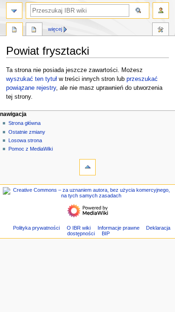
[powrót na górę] (87, 167)
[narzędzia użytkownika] (161, 10)
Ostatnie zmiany (26, 132)
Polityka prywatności (36, 228)
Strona (14, 30)
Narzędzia (160, 30)
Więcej (55, 29)
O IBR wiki (79, 228)
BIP (106, 233)
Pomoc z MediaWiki (30, 149)
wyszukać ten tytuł (31, 79)
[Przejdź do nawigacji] (14, 10)
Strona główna (24, 123)
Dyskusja (34, 30)
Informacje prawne (119, 228)
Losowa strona (25, 140)
